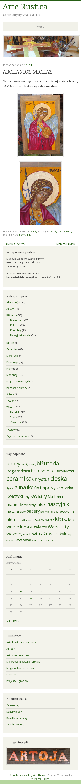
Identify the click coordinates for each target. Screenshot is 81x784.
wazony (14, 534)
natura (12, 511)
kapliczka (64, 487)
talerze (40, 526)
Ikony (9, 368)
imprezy (48, 487)
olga (28, 65)
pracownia (65, 511)
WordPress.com (40, 778)
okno (23, 511)
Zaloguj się (12, 705)
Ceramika (12, 349)
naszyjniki (58, 503)
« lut (8, 621)
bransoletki (43, 471)
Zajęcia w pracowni (17, 436)
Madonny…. (13, 375)
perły (43, 511)
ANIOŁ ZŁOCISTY (14, 244)
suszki (30, 520)
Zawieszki (16, 422)
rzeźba (23, 520)
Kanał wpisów (14, 711)
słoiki (30, 527)
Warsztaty (58, 527)
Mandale (15, 412)
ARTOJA (10, 649)
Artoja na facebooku (18, 655)
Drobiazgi (12, 362)
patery (33, 511)
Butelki (10, 343)
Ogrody (11, 674)
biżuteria (48, 463)
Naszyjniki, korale (20, 335)
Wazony (11, 400)
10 (21, 591)
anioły (54, 231)
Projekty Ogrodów (17, 681)
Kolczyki (15, 325)
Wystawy (11, 429)
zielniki (37, 540)
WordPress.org (15, 724)
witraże (40, 533)
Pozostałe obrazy (16, 388)
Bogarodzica (18, 471)
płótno (12, 519)
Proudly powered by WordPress (27, 775)
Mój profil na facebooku (20, 668)
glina (20, 487)
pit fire (51, 511)
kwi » (16, 621)
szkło (56, 519)
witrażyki (58, 534)
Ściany (10, 394)
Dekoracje (12, 356)
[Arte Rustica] (41, 56)
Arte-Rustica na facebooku (21, 642)
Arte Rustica (25, 6)
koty (26, 497)
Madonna (55, 496)
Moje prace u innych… (19, 381)
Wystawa (23, 540)
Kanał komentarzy (16, 718)
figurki (10, 488)
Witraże (10, 407)
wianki (27, 534)
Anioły (33, 231)
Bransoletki (16, 320)
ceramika (19, 478)
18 (30, 598)
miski (41, 504)
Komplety (15, 330)
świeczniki (49, 540)
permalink (25, 234)
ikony (69, 231)
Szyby (13, 417)
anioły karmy (28, 464)
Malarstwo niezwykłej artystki (23, 661)
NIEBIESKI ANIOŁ (67, 244)
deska (62, 231)
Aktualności (13, 302)
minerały (30, 505)
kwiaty (38, 496)
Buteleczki (64, 471)
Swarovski (42, 520)
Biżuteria (11, 315)
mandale (14, 504)
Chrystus (41, 479)
